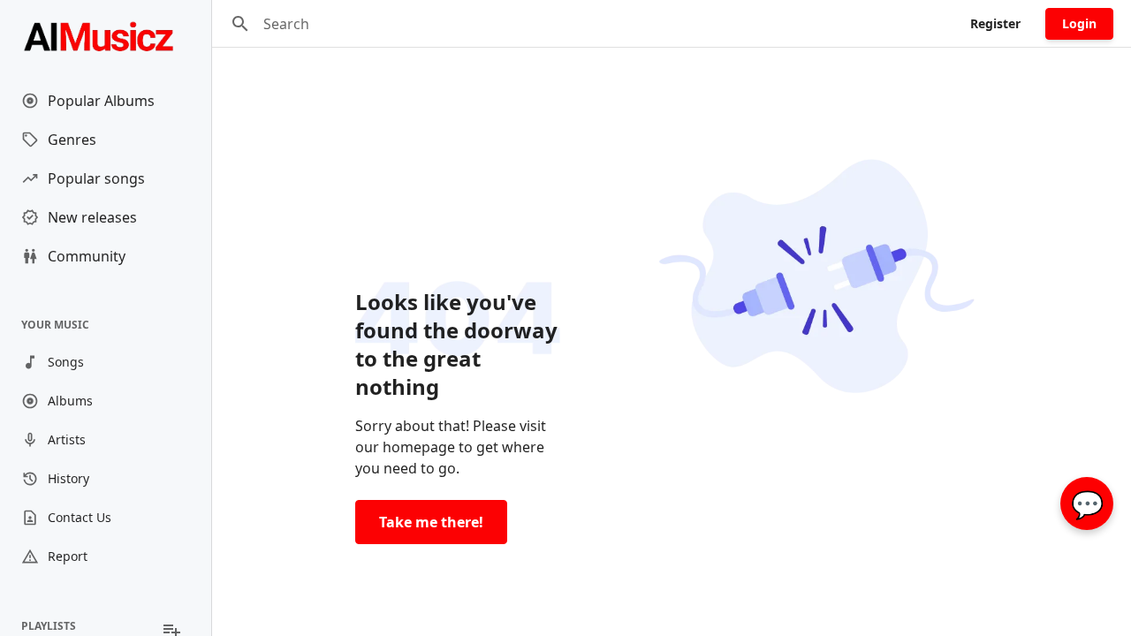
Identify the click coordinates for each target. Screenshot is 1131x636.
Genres (72, 139)
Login (1079, 23)
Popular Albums (101, 100)
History (68, 478)
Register (995, 23)
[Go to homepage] (105, 35)
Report (67, 556)
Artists (67, 439)
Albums (70, 400)
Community (86, 256)
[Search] (240, 23)
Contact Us (79, 517)
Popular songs (96, 178)
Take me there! (431, 522)
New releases (92, 217)
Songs (66, 361)
